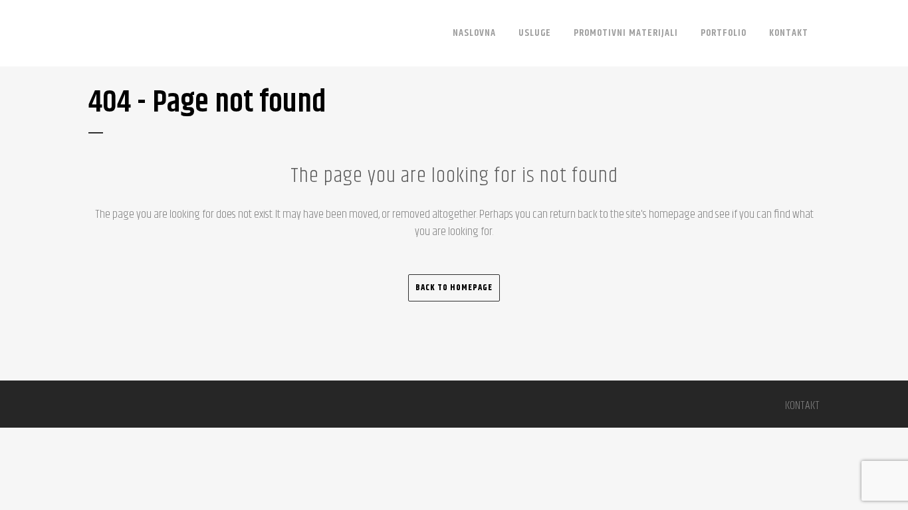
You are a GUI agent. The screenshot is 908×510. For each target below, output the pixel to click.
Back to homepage (454, 287)
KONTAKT (802, 405)
